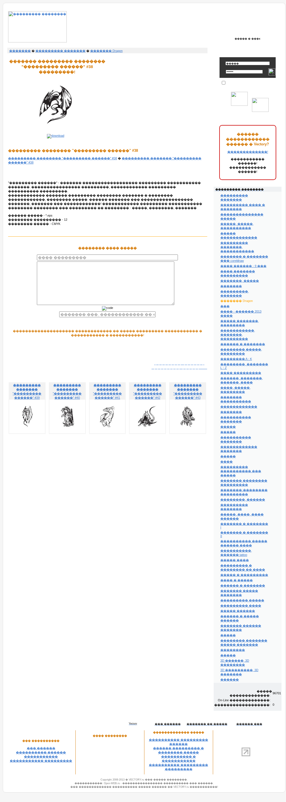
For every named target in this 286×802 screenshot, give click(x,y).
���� (226, 461)
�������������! (247, 151)
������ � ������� (242, 344)
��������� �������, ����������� (237, 247)
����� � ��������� (244, 575)
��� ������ (41, 748)
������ (229, 679)
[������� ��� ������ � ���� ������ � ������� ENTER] (247, 38)
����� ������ (237, 611)
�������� (232, 650)
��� (225, 306)
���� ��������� (240, 372)
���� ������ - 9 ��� (243, 266)
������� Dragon (106, 50)
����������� (41, 756)
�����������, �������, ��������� (237, 334)
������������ (238, 406)
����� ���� (234, 560)
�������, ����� (239, 280)
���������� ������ (41, 752)
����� (228, 426)
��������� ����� (242, 600)
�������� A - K (236, 359)
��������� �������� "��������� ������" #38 (62, 158)
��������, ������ (242, 499)
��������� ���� (240, 605)
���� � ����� (236, 580)
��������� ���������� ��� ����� (240, 471)
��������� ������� (60, 50)
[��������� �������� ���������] (37, 41)
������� (20, 50)
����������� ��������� (41, 760)
